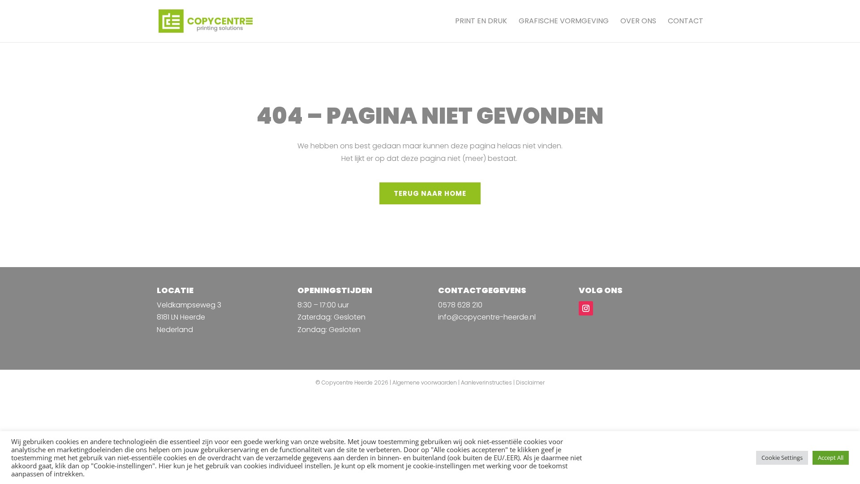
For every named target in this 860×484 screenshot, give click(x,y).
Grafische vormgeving (564, 22)
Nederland (175, 329)
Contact (685, 22)
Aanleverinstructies (486, 382)
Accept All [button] (830, 458)
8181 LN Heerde (181, 317)
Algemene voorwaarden (424, 382)
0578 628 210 (460, 305)
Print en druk (481, 22)
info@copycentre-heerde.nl (487, 317)
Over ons (638, 22)
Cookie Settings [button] (782, 458)
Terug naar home (430, 193)
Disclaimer (530, 382)
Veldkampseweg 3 (189, 305)
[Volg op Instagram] (586, 308)
